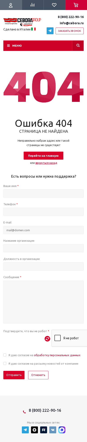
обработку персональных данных (57, 355)
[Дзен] (34, 429)
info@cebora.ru (72, 23)
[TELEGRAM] (50, 30)
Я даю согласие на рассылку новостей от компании (43, 363)
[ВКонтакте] (52, 429)
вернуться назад (46, 162)
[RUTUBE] (43, 429)
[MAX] (61, 429)
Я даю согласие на (44, 355)
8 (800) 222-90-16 (71, 16)
